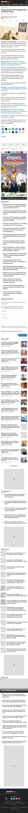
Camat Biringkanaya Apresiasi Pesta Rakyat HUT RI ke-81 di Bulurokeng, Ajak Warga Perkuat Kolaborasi (14, 230)
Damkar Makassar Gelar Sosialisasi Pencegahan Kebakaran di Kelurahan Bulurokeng (12, 293)
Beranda (2, 7)
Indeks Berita (14, 465)
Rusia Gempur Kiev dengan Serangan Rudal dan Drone (16, 567)
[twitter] (9, 152)
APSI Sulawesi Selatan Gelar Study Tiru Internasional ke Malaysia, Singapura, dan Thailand (14, 721)
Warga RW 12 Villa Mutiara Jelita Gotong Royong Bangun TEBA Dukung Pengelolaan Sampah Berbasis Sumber (10, 426)
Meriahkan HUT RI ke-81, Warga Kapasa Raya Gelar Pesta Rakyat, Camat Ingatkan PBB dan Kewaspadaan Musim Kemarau (13, 63)
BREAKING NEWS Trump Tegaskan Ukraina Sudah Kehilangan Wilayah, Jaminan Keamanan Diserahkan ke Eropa (16, 609)
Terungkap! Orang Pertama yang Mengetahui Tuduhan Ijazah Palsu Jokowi (17, 560)
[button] (14, 176)
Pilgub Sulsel (14, 148)
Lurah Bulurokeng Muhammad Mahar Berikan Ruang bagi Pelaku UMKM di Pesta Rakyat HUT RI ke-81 (14, 89)
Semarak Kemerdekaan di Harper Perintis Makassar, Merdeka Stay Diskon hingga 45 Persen (14, 242)
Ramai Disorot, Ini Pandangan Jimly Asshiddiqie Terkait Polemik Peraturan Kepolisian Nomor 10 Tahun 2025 (16, 581)
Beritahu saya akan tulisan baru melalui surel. (11, 331)
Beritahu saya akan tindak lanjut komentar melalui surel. (14, 327)
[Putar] (2, 198)
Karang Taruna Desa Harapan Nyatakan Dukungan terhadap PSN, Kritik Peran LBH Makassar (13, 287)
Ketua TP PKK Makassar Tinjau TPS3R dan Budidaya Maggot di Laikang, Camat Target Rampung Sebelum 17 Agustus (14, 249)
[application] (14, 176)
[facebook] (6, 152)
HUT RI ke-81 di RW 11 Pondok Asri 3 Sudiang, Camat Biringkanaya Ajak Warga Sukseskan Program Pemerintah (14, 219)
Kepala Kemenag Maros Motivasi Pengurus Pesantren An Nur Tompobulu (17, 622)
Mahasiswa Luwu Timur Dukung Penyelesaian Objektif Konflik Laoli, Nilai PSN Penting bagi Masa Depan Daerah (14, 274)
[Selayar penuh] (25, 198)
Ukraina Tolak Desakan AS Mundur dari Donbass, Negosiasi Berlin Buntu (16, 629)
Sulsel (6, 7)
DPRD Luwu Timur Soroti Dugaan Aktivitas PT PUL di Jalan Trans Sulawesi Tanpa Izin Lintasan (14, 717)
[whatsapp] (11, 152)
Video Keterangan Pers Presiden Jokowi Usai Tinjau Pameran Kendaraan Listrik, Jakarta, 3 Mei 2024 (16, 650)
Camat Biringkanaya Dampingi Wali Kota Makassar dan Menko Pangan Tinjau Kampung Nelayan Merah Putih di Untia (15, 268)
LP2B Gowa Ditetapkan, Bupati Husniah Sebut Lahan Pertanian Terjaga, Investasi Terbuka (13, 732)
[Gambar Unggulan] (14, 31)
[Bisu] (23, 198)
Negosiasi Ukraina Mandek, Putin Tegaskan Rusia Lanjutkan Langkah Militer (17, 595)
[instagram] (17, 152)
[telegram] (14, 152)
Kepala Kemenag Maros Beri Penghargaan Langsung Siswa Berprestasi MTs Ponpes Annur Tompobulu (17, 602)
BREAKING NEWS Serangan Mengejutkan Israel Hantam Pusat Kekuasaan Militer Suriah (17, 574)
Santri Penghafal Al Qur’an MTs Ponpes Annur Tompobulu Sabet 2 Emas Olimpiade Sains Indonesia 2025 (16, 616)
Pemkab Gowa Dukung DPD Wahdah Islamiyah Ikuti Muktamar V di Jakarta (14, 737)
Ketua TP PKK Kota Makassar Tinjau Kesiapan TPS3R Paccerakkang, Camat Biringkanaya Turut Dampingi (15, 255)
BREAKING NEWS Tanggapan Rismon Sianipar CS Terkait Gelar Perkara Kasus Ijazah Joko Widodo (16, 636)
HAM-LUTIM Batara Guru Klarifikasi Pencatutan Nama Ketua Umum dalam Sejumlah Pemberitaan (12, 280)
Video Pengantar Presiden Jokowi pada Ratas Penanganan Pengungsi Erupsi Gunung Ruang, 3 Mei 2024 (16, 643)
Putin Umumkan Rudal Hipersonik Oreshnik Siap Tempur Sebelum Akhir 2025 (16, 588)
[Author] (2, 17)
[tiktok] (22, 152)
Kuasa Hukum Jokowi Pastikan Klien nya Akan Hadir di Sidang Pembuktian (16, 553)
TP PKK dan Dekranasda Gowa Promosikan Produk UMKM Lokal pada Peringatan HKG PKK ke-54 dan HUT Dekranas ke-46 (14, 727)
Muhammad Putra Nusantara (10, 16)
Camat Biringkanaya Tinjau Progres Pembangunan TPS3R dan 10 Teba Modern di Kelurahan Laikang (14, 261)
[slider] (13, 198)
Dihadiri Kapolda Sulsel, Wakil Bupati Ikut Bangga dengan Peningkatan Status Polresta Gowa (14, 742)
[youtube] (19, 152)
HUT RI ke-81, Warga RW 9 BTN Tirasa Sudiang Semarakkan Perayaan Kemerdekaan (15, 224)
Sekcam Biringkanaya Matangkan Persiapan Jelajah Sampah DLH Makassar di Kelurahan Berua (14, 236)
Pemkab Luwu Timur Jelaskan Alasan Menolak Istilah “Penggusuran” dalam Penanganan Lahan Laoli (13, 711)
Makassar (7, 148)
